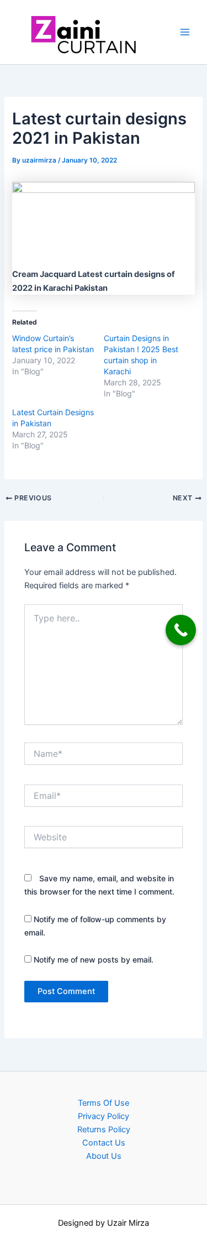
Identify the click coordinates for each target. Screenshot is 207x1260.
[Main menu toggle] (185, 32)
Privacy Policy (103, 1116)
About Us (103, 1156)
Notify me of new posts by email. (93, 959)
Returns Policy (103, 1129)
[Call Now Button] (181, 630)
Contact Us (103, 1143)
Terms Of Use (103, 1103)
